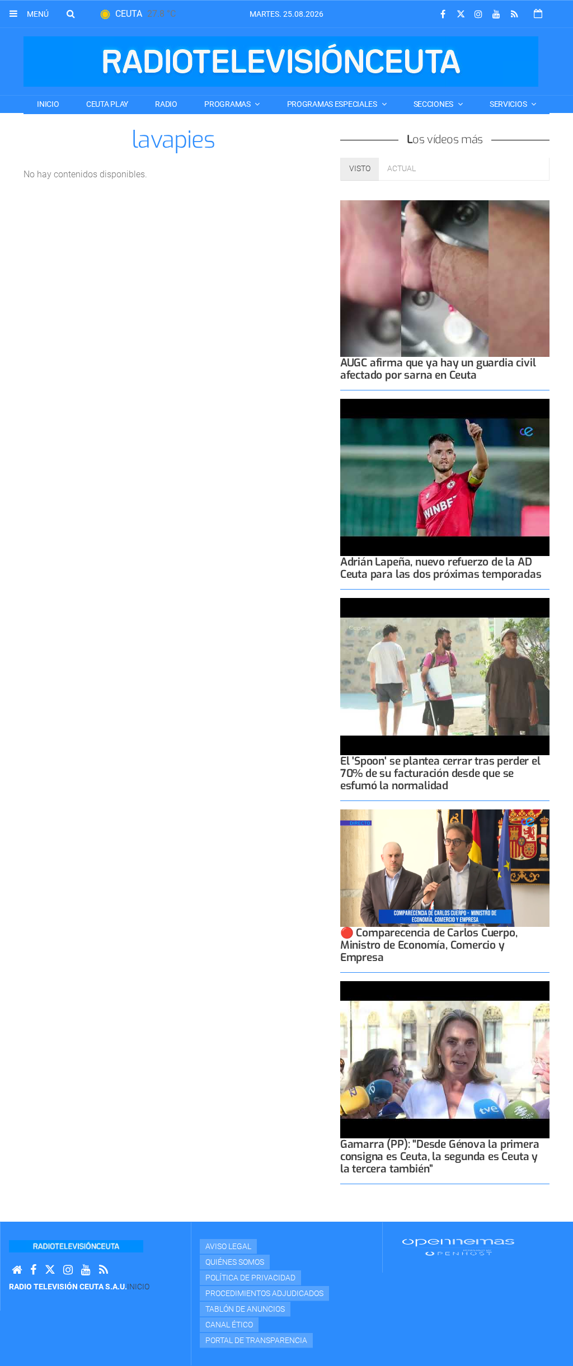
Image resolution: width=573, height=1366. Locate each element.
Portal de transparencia (256, 1340)
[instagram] (478, 14)
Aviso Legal (228, 1246)
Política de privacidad (250, 1277)
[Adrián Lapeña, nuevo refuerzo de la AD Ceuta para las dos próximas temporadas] (444, 477)
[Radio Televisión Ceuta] (281, 61)
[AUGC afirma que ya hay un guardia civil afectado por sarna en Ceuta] (444, 278)
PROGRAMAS (228, 104)
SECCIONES (434, 104)
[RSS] (514, 14)
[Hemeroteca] (538, 13)
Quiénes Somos (234, 1261)
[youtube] (496, 14)
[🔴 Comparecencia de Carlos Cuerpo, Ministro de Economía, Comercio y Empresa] (444, 868)
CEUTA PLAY (107, 104)
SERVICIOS (509, 104)
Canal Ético (229, 1324)
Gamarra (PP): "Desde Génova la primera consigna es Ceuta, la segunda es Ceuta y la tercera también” (439, 1156)
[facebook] (443, 14)
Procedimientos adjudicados (264, 1293)
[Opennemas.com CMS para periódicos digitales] (458, 1246)
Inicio (48, 104)
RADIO (166, 104)
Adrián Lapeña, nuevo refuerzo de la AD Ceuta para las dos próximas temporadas (441, 568)
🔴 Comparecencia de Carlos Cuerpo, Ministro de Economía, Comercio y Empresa (429, 945)
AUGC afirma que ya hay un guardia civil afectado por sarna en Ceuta (438, 369)
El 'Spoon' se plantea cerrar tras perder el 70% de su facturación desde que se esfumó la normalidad (440, 773)
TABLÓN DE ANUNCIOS (245, 1308)
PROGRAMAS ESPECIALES (333, 104)
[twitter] (460, 14)
